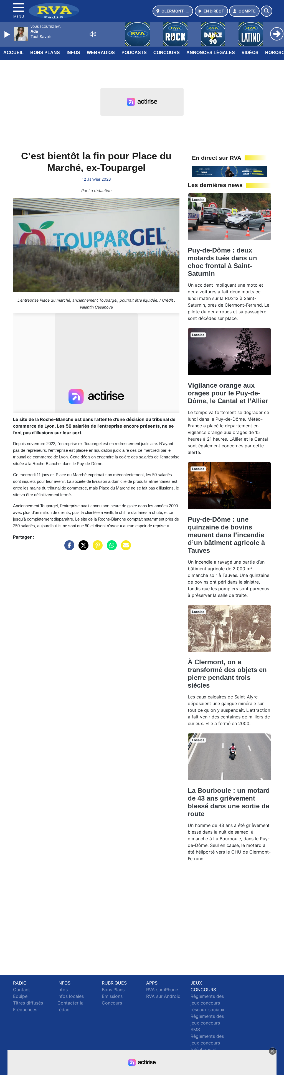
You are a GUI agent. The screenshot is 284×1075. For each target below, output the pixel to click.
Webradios (101, 52)
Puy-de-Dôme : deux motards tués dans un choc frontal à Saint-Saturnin (222, 261)
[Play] (7, 34)
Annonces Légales (210, 52)
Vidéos (250, 52)
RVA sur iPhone (162, 989)
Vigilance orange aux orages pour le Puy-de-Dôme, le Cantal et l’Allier (228, 393)
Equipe (20, 996)
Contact (21, 989)
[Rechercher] (266, 11)
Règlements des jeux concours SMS (207, 1022)
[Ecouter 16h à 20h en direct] (229, 171)
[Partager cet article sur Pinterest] (96, 548)
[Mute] (93, 34)
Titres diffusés (28, 1003)
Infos (73, 52)
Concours (166, 52)
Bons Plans (45, 52)
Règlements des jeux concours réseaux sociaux (207, 1002)
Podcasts (134, 52)
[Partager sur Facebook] (68, 548)
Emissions (112, 996)
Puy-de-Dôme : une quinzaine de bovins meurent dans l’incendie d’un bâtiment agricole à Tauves (226, 535)
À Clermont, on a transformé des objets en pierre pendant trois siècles (227, 673)
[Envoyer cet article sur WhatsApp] (110, 548)
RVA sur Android (163, 996)
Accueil (13, 52)
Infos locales (70, 996)
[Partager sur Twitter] (82, 548)
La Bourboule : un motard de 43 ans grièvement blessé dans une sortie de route (229, 802)
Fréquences (25, 1009)
